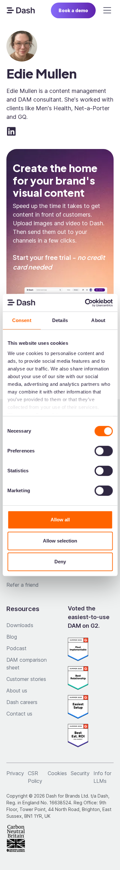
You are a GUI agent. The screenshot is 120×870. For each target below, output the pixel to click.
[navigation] (20, 10)
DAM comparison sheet (26, 664)
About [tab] (98, 320)
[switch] (103, 451)
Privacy (15, 773)
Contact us (19, 713)
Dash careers (21, 702)
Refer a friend (22, 585)
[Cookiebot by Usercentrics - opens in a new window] (85, 303)
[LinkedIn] (11, 131)
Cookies (57, 773)
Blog (11, 637)
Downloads (19, 625)
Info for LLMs (102, 777)
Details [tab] (60, 320)
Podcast (16, 648)
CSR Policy (35, 777)
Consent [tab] (21, 320)
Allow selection (60, 540)
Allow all (60, 519)
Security (80, 773)
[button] (107, 10)
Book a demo (73, 10)
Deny (60, 561)
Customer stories (26, 679)
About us (16, 690)
